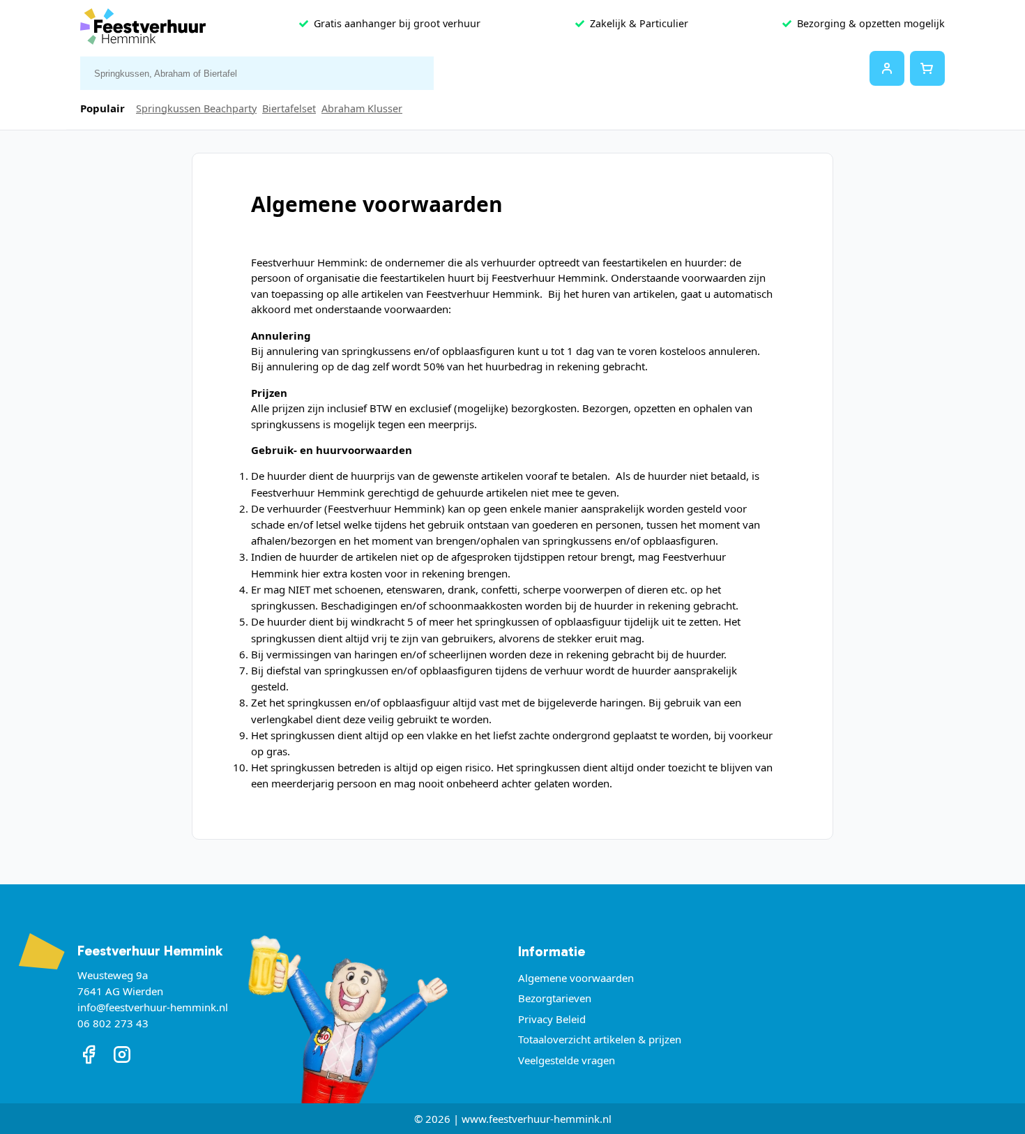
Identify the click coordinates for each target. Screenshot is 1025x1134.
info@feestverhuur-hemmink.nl (152, 1007)
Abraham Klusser (361, 108)
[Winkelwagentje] (927, 68)
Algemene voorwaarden (576, 978)
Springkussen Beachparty (196, 108)
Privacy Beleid (552, 1019)
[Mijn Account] (887, 68)
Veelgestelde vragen (566, 1060)
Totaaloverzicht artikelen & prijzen (599, 1039)
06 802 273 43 (113, 1023)
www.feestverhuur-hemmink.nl (537, 1119)
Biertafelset (289, 108)
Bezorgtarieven (554, 998)
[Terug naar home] (143, 29)
